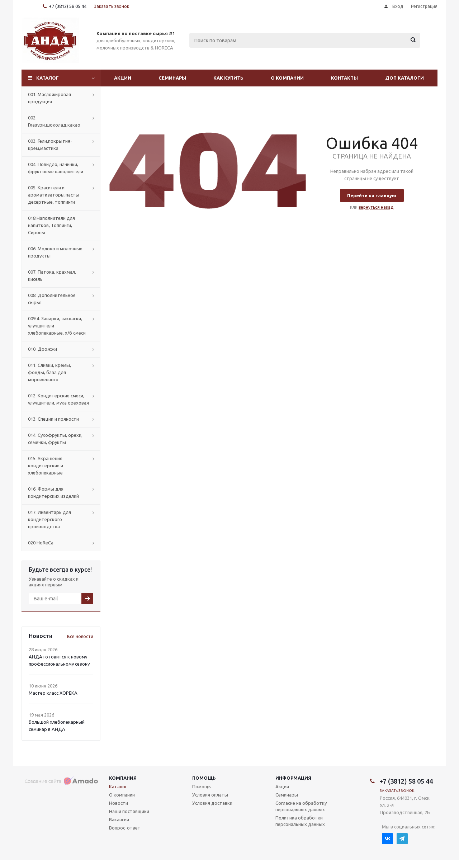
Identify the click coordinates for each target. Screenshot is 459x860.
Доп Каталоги (404, 77)
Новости (118, 802)
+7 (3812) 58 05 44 (67, 6)
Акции (122, 77)
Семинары (172, 77)
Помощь (204, 777)
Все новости (80, 636)
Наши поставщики (129, 811)
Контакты (344, 77)
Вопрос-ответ (125, 827)
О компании (287, 77)
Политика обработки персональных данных (300, 821)
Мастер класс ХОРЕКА (53, 692)
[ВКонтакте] (387, 838)
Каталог (47, 77)
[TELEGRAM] (402, 838)
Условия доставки (212, 802)
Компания (123, 777)
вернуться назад (376, 207)
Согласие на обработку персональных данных (301, 806)
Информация (293, 777)
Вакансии (119, 819)
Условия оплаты (210, 794)
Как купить (228, 77)
